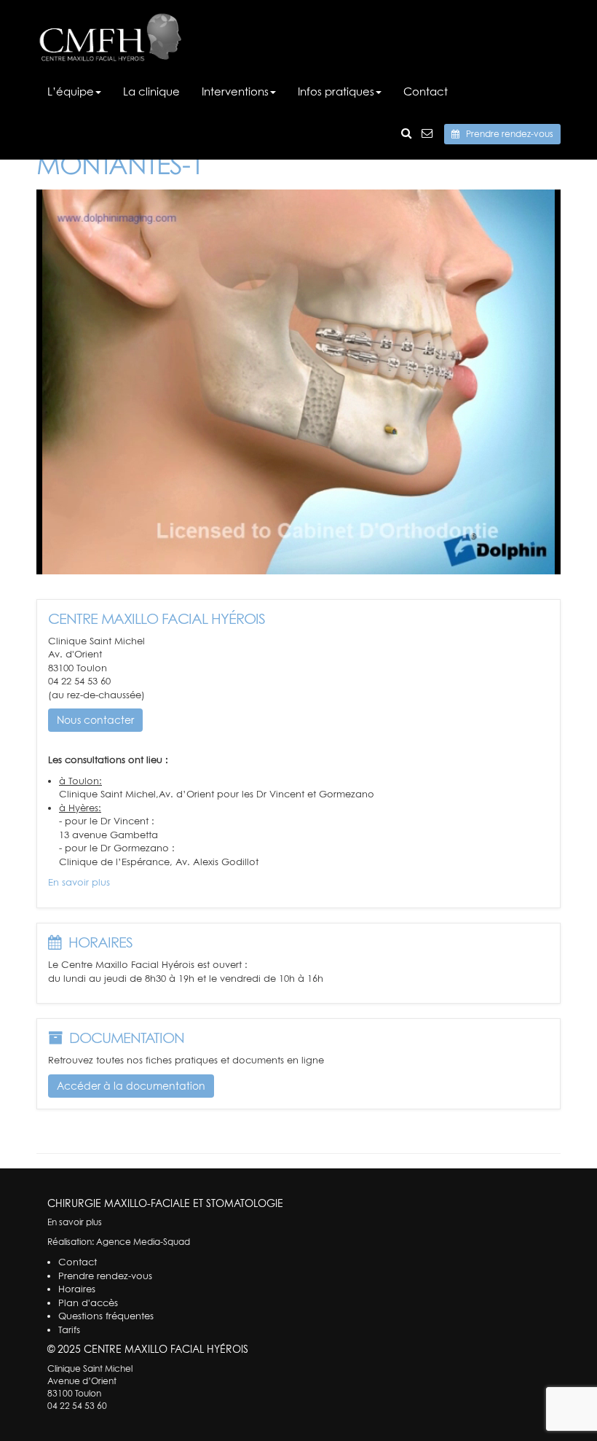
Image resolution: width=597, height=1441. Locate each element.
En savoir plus (79, 882)
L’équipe (70, 91)
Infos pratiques (336, 91)
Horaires (76, 1288)
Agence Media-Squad (143, 1241)
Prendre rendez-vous (506, 133)
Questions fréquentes (106, 1315)
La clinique (151, 91)
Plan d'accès (88, 1302)
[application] (298, 382)
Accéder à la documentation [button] (131, 1085)
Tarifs (69, 1329)
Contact (425, 91)
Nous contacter (95, 720)
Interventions (235, 91)
